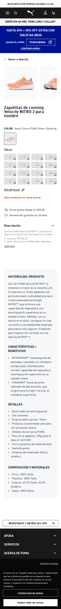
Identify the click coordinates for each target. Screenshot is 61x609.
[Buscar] (15, 13)
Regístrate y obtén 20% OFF (28, 523)
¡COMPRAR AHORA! (30, 48)
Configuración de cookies (30, 593)
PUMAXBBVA (37, 42)
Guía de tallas (12, 190)
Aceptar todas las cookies (30, 602)
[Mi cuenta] (45, 13)
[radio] (10, 139)
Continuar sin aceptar (49, 563)
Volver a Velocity (18, 59)
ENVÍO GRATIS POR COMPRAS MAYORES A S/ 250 (30, 4)
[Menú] (7, 13)
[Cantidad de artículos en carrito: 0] (53, 13)
